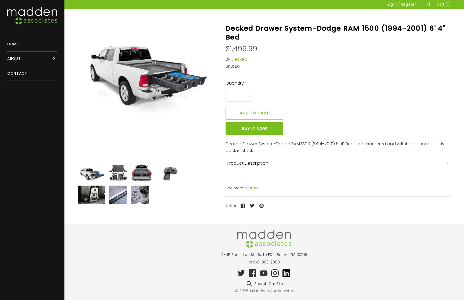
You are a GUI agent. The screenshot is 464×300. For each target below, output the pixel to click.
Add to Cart (254, 113)
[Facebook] (252, 273)
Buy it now (254, 128)
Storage (252, 188)
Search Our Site (268, 283)
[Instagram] (275, 273)
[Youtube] (263, 273)
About (14, 58)
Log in (391, 4)
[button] (200, 91)
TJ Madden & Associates (271, 291)
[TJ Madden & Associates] (32, 16)
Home (13, 44)
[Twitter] (241, 273)
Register (408, 4)
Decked (239, 59)
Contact (17, 73)
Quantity (235, 83)
